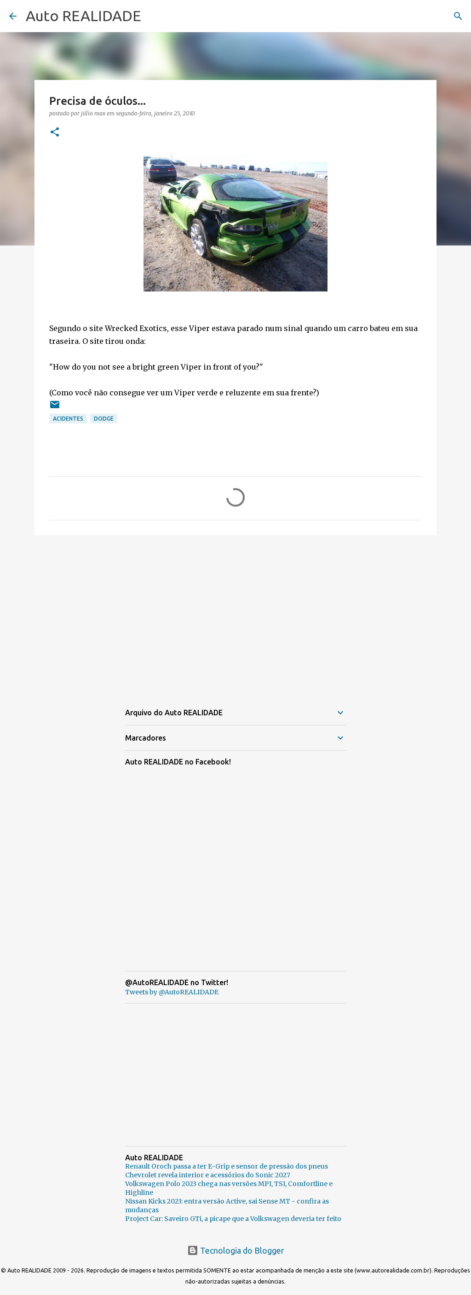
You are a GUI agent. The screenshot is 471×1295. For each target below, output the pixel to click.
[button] (54, 132)
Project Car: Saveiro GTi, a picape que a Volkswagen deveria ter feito (233, 1219)
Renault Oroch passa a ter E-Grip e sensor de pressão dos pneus (226, 1166)
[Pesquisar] (458, 16)
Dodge (104, 419)
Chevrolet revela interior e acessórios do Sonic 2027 (207, 1175)
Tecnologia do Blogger (241, 1250)
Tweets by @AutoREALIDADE (171, 992)
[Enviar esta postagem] (54, 408)
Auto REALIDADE (83, 15)
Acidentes (68, 419)
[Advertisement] (235, 613)
